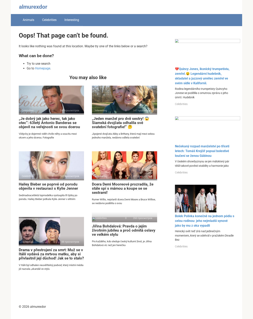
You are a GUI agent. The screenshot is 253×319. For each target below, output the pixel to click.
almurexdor (33, 7)
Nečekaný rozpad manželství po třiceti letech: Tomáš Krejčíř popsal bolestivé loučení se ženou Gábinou (202, 151)
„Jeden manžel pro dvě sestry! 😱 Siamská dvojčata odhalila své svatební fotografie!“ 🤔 (120, 122)
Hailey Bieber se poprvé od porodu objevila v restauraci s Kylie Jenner (48, 186)
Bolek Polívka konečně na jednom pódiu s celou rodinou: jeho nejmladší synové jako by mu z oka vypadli (204, 220)
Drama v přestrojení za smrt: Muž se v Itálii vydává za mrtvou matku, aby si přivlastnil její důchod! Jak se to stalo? (51, 254)
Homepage (42, 68)
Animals (28, 20)
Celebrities (49, 20)
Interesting (71, 20)
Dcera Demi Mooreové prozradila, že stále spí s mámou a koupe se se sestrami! (122, 188)
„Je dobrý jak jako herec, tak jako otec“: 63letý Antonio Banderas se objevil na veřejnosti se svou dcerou (49, 122)
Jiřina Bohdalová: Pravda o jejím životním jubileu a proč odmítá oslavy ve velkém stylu (123, 230)
